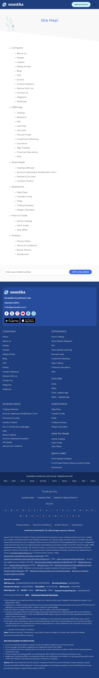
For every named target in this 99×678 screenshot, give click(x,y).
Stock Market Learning (61, 350)
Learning (21, 126)
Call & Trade (23, 225)
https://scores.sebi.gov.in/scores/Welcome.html (73, 565)
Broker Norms (24, 250)
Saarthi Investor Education (14, 571)
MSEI (32, 481)
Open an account (81, 4)
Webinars (22, 101)
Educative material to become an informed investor (50, 571)
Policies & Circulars (26, 176)
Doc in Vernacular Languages (16, 427)
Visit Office (22, 230)
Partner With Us (25, 88)
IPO (18, 121)
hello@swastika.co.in (15, 307)
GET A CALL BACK (80, 272)
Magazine (22, 97)
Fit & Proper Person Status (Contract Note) (70, 463)
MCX (23, 481)
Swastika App (28, 497)
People (20, 58)
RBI (83, 481)
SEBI (74, 481)
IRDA (93, 481)
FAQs (19, 201)
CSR (19, 75)
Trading (21, 113)
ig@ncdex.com (43, 565)
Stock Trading (57, 337)
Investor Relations (11, 372)
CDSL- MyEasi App (59, 393)
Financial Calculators (27, 152)
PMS (5, 431)
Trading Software (25, 168)
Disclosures (56, 467)
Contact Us (22, 93)
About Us (21, 53)
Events (20, 79)
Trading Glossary (25, 205)
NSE (5, 481)
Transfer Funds (24, 196)
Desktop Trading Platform (66, 497)
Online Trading (24, 221)
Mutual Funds (24, 134)
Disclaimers (23, 254)
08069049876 (12, 303)
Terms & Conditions (27, 245)
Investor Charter (25, 181)
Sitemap (71, 530)
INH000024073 (84, 591)
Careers (20, 62)
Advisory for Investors (12, 446)
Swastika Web (43, 497)
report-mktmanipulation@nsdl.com (71, 559)
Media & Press (24, 66)
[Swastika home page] (13, 4)
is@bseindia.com (84, 562)
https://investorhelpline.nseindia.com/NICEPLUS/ (54, 562)
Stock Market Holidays (61, 458)
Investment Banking (27, 139)
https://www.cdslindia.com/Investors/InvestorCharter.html (27, 559)
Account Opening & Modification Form (36, 172)
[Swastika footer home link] (15, 292)
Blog (19, 71)
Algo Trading (23, 148)
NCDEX (43, 481)
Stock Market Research (61, 341)
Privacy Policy (24, 241)
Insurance (22, 143)
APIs (19, 156)
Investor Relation (25, 84)
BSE (14, 481)
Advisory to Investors (80, 571)
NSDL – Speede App (60, 397)
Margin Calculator (26, 210)
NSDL (54, 388)
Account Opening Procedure (15, 438)
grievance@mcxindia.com (19, 565)
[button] (94, 4)
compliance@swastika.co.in (21, 553)
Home (5, 337)
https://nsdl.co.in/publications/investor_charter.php (24, 556)
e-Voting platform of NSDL (14, 574)
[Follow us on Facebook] (7, 313)
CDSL (53, 384)
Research (21, 117)
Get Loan (21, 130)
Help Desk (22, 192)
